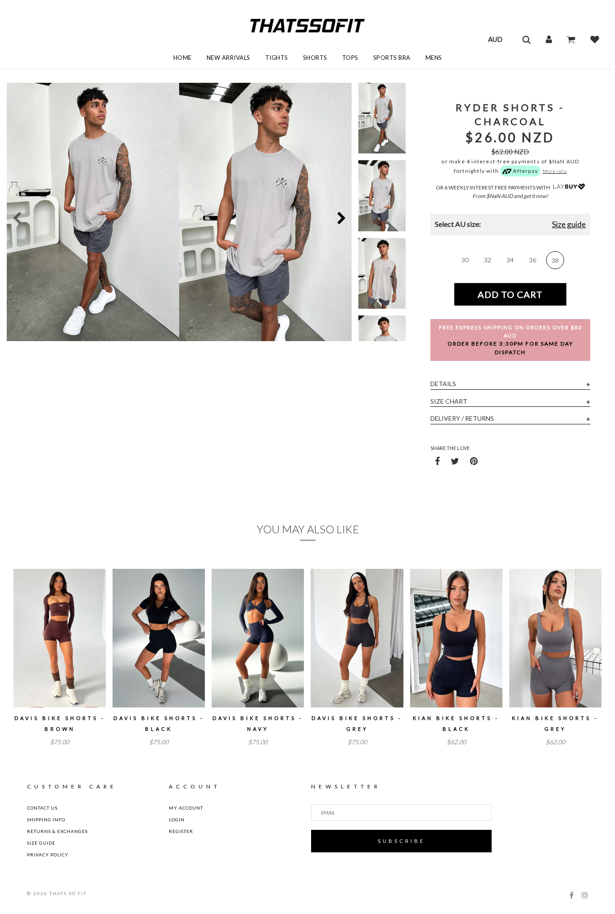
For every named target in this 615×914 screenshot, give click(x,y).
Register (181, 831)
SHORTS (315, 57)
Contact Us (42, 807)
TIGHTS (276, 57)
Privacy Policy (47, 854)
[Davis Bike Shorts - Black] (159, 638)
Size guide (569, 224)
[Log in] (549, 39)
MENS (433, 57)
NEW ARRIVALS (228, 57)
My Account (186, 807)
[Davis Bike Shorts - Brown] (60, 638)
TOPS (350, 57)
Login (177, 819)
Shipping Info (46, 819)
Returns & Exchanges (57, 831)
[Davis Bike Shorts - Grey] (357, 638)
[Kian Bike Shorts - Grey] (555, 638)
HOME (182, 57)
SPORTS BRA (392, 57)
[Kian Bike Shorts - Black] (456, 638)
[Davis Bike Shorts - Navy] (258, 638)
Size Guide (41, 843)
